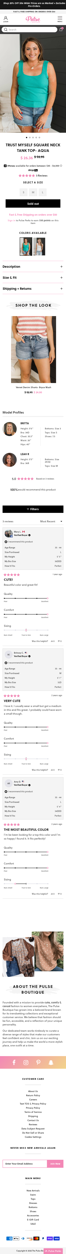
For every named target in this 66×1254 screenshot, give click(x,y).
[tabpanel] (33, 83)
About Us (33, 1091)
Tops (33, 1198)
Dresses (33, 1203)
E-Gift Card (33, 1219)
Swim (33, 1194)
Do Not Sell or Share (33, 1132)
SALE (33, 1223)
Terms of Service (33, 1112)
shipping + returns (17, 288)
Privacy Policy (33, 1107)
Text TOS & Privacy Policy (33, 1103)
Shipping (33, 1116)
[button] (33, 175)
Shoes (33, 1211)
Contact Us (33, 1120)
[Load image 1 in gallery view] (33, 83)
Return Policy (33, 1095)
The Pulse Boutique (40, 1250)
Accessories (33, 1215)
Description (11, 266)
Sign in (11, 220)
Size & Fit (10, 277)
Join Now (55, 1163)
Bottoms (33, 1207)
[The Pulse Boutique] (33, 19)
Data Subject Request (33, 1128)
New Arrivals (33, 1190)
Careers (33, 1099)
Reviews (33, 1124)
